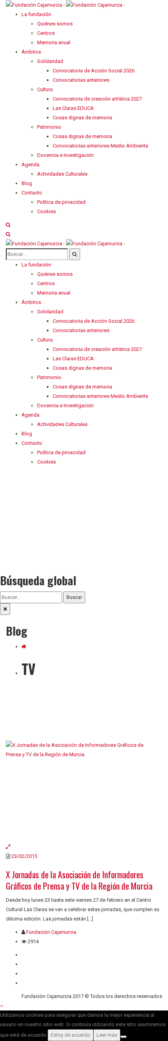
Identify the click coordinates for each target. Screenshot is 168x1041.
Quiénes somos (39, 955)
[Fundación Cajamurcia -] (65, 4)
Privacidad (33, 973)
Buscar (74, 597)
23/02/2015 (24, 856)
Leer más (107, 1035)
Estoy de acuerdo (70, 1035)
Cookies (30, 983)
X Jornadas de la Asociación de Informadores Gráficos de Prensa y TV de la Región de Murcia (79, 880)
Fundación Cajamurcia (51, 932)
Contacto (31, 964)
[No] (123, 1037)
